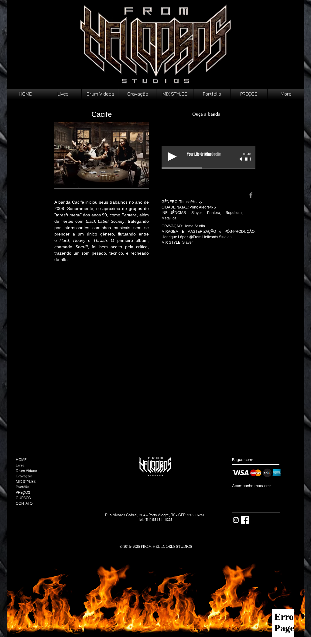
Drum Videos (26, 470)
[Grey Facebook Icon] (251, 195)
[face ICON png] (245, 520)
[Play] (172, 156)
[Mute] (241, 159)
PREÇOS (23, 492)
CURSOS (23, 498)
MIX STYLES (26, 481)
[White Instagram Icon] (236, 520)
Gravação (24, 476)
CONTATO (24, 503)
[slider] (248, 159)
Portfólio (22, 487)
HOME (21, 459)
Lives (20, 465)
